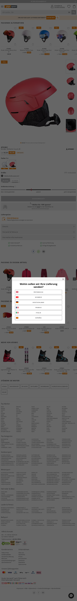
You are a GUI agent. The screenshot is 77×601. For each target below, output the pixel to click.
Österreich (38, 292)
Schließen (63, 279)
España (38, 318)
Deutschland (38, 302)
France (38, 307)
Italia (38, 313)
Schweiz (38, 297)
